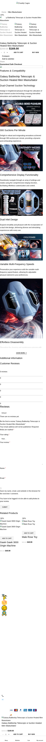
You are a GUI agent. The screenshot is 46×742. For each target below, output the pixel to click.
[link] (8, 630)
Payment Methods (10, 649)
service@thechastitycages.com (18, 699)
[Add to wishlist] (14, 533)
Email (2, 478)
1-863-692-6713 (11, 696)
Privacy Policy (8, 645)
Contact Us (7, 641)
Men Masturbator (15, 12)
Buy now (35, 52)
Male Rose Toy (29, 537)
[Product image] (10, 528)
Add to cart (18, 52)
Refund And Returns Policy (13, 670)
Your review (5, 442)
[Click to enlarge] (4, 18)
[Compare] (2, 533)
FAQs (5, 659)
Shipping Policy (9, 666)
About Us (6, 637)
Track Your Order (9, 663)
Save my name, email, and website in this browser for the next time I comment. (20, 492)
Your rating (4, 434)
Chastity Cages (9, 622)
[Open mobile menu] (2, 3)
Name (3, 468)
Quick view (8, 533)
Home (4, 12)
